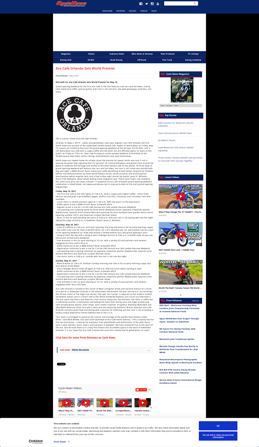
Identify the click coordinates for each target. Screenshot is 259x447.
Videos (143, 11)
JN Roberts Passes (166, 140)
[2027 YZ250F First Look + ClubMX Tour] (85, 402)
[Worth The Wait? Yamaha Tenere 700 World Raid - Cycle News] (104, 402)
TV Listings (193, 54)
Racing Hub (65, 60)
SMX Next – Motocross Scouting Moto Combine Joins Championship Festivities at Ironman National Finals (179, 308)
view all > (196, 301)
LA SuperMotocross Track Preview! (123, 410)
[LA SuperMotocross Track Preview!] (123, 402)
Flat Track (167, 60)
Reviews (120, 11)
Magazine (107, 11)
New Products (168, 54)
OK (218, 426)
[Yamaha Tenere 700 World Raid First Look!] (142, 402)
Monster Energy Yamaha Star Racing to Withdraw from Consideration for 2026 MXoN (178, 349)
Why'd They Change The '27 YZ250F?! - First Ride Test (66, 410)
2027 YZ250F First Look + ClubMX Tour (85, 410)
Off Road (141, 60)
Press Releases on (97, 337)
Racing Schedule (193, 60)
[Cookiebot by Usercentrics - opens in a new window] (36, 442)
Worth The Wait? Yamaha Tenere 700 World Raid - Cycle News (104, 410)
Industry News (117, 54)
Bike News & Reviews (142, 54)
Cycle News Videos (70, 388)
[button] (58, 407)
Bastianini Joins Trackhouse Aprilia (176, 339)
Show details (60, 442)
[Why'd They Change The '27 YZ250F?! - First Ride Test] (66, 402)
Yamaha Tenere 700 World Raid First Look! (142, 410)
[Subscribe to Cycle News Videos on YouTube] (143, 389)
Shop (154, 11)
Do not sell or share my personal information (218, 436)
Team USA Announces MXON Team (175, 133)
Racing (132, 11)
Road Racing (116, 60)
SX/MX (91, 60)
